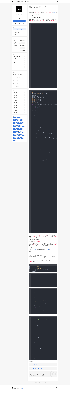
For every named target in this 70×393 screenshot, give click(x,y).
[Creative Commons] (42, 375)
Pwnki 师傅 (34, 249)
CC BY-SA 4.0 (45, 375)
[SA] (53, 388)
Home (15, 1)
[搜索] (57, 1)
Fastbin (36, 378)
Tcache (34, 378)
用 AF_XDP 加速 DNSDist (16, 80)
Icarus (22, 388)
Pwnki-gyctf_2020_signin (35, 364)
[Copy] (56, 23)
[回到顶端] (60, 391)
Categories (22, 1)
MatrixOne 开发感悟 (16, 86)
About (28, 1)
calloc (38, 378)
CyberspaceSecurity (35, 6)
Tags (25, 1)
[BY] (50, 388)
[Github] (15, 23)
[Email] (19, 23)
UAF (39, 378)
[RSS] (24, 23)
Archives (18, 1)
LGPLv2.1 (54, 12)
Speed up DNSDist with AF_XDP (18, 77)
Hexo (20, 388)
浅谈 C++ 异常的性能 (16, 83)
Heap (31, 378)
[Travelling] (56, 1)
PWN (30, 378)
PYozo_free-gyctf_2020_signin (36, 368)
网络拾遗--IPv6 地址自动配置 (17, 74)
